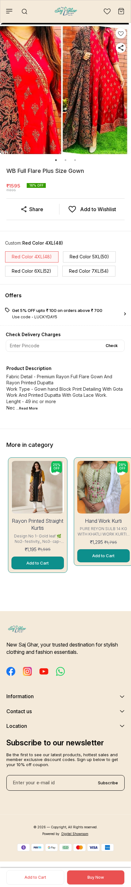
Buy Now (95, 877)
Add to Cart (35, 877)
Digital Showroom (74, 834)
